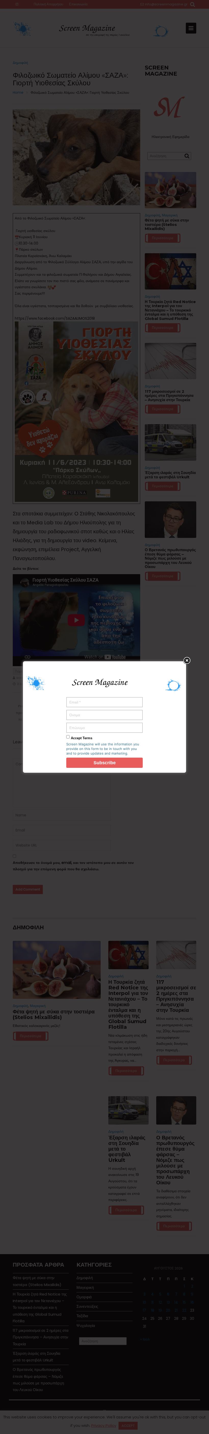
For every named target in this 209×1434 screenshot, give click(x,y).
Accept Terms (81, 738)
